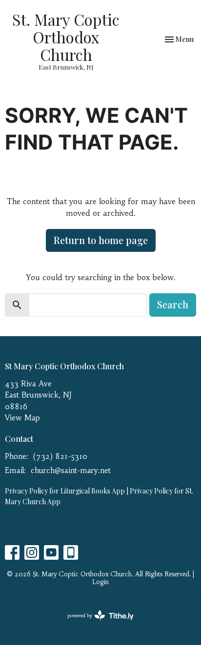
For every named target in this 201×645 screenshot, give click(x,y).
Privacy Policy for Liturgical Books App (65, 490)
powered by (94, 623)
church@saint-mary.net (71, 470)
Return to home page (101, 240)
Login (100, 582)
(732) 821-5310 (60, 456)
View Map (22, 417)
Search (172, 304)
